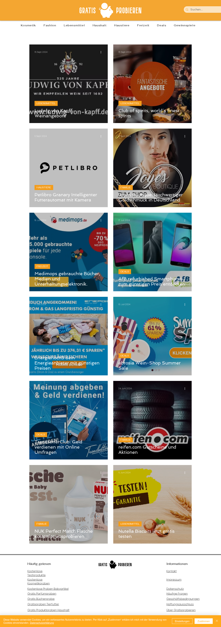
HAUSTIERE (44, 187)
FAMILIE (126, 187)
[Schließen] (217, 621)
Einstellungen (182, 621)
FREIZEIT (42, 266)
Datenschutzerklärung (42, 622)
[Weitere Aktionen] (102, 52)
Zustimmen (204, 621)
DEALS (125, 271)
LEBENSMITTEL (46, 103)
